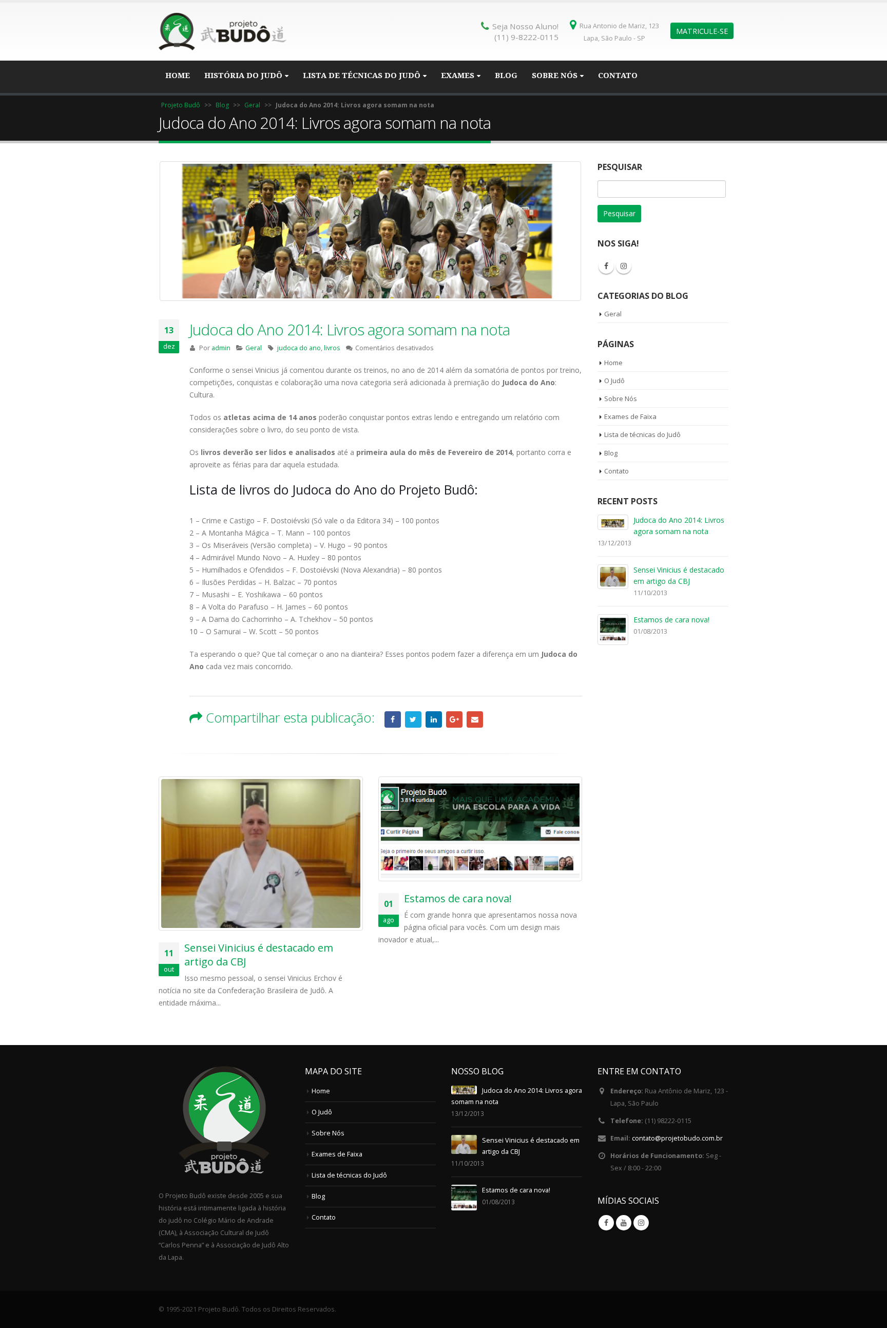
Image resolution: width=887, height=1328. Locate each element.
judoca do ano (299, 348)
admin (220, 348)
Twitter (413, 719)
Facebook (392, 719)
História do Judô (243, 75)
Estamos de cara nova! (458, 898)
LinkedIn (434, 719)
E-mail (475, 719)
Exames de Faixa (630, 416)
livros (332, 348)
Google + (454, 719)
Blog (506, 75)
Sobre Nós (554, 75)
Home (177, 75)
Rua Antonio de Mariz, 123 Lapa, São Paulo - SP (619, 32)
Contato (618, 75)
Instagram (623, 266)
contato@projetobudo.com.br (677, 1138)
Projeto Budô (180, 105)
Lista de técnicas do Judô (361, 75)
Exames (457, 75)
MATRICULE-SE (702, 31)
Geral (252, 105)
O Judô (614, 380)
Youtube (623, 1222)
